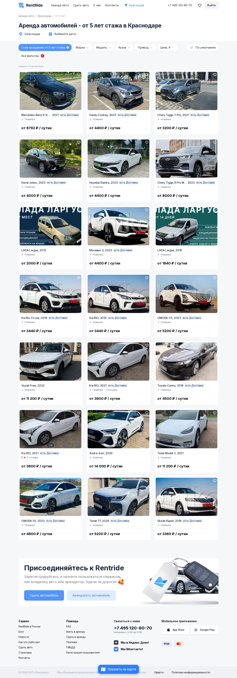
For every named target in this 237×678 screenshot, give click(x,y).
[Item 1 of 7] (50, 91)
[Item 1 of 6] (118, 91)
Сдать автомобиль (44, 595)
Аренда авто (60, 5)
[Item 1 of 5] (186, 226)
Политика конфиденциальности (191, 672)
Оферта (158, 672)
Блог (21, 631)
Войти (211, 5)
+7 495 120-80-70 (133, 628)
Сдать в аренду (76, 636)
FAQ (68, 626)
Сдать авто (81, 5)
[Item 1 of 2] (186, 91)
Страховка (25, 652)
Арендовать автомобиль (91, 595)
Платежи (71, 642)
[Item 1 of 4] (50, 226)
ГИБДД (70, 647)
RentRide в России (29, 626)
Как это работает (29, 642)
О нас (97, 5)
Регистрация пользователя (83, 652)
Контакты (112, 5)
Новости (24, 636)
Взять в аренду (75, 631)
